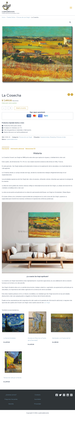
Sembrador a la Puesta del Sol (61, 338)
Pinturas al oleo (61, 137)
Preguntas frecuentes (11, 399)
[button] (70, 22)
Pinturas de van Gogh (23, 17)
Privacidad (37, 404)
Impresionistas (44, 137)
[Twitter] (60, 395)
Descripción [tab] (5, 148)
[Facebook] (56, 395)
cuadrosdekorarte (8, 12)
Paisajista (53, 137)
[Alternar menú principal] (71, 7)
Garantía (11, 404)
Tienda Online (11, 17)
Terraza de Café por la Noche (12, 378)
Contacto (37, 395)
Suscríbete (37, 399)
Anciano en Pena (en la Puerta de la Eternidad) (37, 339)
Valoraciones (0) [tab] (30, 148)
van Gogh (47, 302)
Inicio (3, 17)
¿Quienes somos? (11, 395)
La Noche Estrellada (9, 338)
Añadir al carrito (21, 108)
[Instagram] (64, 395)
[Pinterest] (71, 395)
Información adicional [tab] (17, 148)
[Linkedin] (67, 395)
